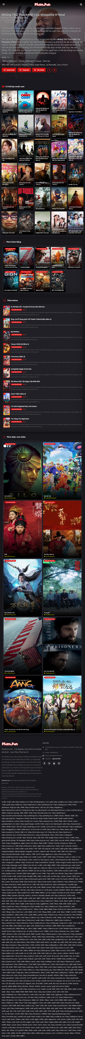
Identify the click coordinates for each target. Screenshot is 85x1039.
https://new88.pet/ (76, 827)
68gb (49, 865)
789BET (68, 912)
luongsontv (20, 818)
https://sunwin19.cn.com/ (32, 989)
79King (8, 912)
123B (8, 1033)
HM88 (9, 895)
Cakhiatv (14, 868)
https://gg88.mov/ (47, 854)
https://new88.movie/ (74, 909)
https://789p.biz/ (58, 882)
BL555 (12, 948)
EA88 (32, 893)
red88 (40, 865)
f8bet (63, 912)
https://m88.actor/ (62, 1030)
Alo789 (4, 876)
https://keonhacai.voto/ (27, 981)
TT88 (46, 838)
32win (53, 964)
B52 (72, 890)
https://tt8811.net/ (53, 829)
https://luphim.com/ (22, 802)
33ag (66, 873)
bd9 (52, 895)
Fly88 (56, 840)
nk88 (7, 901)
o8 (14, 824)
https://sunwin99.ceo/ (58, 978)
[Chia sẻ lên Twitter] (54, 70)
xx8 (15, 942)
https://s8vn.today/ (60, 854)
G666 (49, 1003)
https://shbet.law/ (22, 923)
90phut (4, 813)
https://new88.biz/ (8, 915)
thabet (79, 1006)
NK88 (21, 882)
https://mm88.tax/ (8, 821)
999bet (25, 865)
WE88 (77, 1003)
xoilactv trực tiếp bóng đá (53, 824)
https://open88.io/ (77, 934)
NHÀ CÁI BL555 (76, 868)
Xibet (35, 838)
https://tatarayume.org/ (10, 970)
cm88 (68, 917)
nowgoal (63, 862)
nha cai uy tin (67, 981)
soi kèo (79, 989)
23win (74, 939)
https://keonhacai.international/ (12, 816)
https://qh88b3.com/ (75, 849)
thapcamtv (75, 860)
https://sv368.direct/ (75, 873)
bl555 (73, 950)
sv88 (62, 846)
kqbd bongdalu (20, 851)
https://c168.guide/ (65, 835)
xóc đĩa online (9, 1014)
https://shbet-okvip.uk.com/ (40, 840)
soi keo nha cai (51, 827)
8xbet (8, 948)
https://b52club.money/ (9, 989)
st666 (76, 890)
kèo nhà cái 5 (33, 865)
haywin (65, 879)
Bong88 (29, 876)
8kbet (36, 843)
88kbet (27, 961)
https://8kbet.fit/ (58, 970)
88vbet (23, 942)
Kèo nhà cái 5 (20, 984)
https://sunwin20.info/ (60, 1006)
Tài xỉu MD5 (39, 984)
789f (71, 948)
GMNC (62, 975)
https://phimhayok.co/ (46, 816)
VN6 (3, 945)
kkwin (79, 964)
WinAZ (47, 942)
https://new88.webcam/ (37, 923)
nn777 (29, 978)
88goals (28, 984)
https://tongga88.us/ (13, 843)
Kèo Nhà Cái (61, 893)
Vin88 (62, 887)
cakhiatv (28, 854)
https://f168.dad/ (46, 917)
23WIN (78, 893)
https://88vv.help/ (8, 939)
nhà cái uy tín (44, 807)
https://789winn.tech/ (68, 961)
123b (14, 1011)
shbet (65, 821)
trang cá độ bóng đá (42, 835)
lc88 (35, 887)
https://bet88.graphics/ (37, 802)
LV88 (47, 898)
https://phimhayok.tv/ (31, 816)
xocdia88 (28, 948)
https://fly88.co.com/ (9, 917)
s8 (74, 843)
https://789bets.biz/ (47, 920)
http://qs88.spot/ (7, 964)
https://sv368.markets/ (32, 972)
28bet (30, 928)
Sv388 (4, 802)
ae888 (48, 1030)
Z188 (30, 964)
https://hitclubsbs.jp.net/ (10, 981)
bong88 (10, 879)
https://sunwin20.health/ (75, 1025)
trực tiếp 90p (59, 873)
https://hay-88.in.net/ (67, 1003)
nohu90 (43, 981)
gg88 (36, 1019)
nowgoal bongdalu (8, 851)
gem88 (50, 975)
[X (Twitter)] (49, 763)
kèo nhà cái (34, 818)
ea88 (71, 829)
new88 (43, 827)
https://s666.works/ (23, 829)
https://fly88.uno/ (16, 805)
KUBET (45, 843)
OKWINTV (62, 890)
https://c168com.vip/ (19, 931)
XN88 (69, 898)
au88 (40, 1008)
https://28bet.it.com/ (36, 931)
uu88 (73, 865)
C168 (3, 912)
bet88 (41, 909)
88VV (58, 1003)
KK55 (74, 945)
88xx (44, 1008)
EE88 (69, 854)
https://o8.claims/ (24, 945)
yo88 (48, 876)
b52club (57, 843)
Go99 (69, 895)
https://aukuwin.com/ (46, 821)
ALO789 (73, 912)
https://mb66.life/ (65, 906)
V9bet (40, 876)
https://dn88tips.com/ (48, 961)
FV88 (38, 948)
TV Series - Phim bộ (42, 61)
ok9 (10, 920)
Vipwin (43, 948)
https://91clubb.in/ (8, 1000)
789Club (67, 816)
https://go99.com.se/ (25, 884)
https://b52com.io (29, 835)
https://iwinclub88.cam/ (31, 975)
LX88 (34, 884)
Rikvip (20, 986)
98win (50, 868)
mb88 (69, 904)
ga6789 (34, 978)
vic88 (44, 865)
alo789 (37, 824)
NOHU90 (71, 879)
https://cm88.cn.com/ (76, 802)
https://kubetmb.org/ (64, 865)
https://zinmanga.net (22, 906)
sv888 (30, 898)
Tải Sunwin (68, 846)
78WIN (41, 1000)
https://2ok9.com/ (17, 912)
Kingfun (53, 893)
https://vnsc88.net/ (65, 915)
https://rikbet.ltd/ (70, 975)
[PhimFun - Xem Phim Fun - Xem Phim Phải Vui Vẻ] (10, 743)
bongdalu (29, 851)
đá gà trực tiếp (15, 807)
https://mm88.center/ (32, 807)
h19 (16, 1030)
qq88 (8, 868)
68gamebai (52, 1019)
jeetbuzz (28, 895)
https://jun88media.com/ (59, 939)
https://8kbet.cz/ (29, 970)
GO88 (74, 876)
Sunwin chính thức (63, 827)
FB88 (14, 1006)
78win (52, 835)
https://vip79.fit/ (20, 978)
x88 (28, 887)
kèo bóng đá (46, 849)
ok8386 (37, 926)
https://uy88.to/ (7, 887)
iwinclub (75, 984)
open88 (40, 915)
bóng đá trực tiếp (28, 810)
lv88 (38, 884)
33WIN (20, 868)
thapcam (10, 813)
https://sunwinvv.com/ (48, 1033)
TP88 (49, 1011)
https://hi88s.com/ (25, 857)
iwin (33, 984)
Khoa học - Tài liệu (16, 61)
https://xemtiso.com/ (9, 835)
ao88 (38, 887)
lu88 (39, 838)
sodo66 (37, 945)
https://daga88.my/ (56, 807)
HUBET (22, 1036)
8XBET (54, 865)
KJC (47, 802)
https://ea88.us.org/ (27, 1006)
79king (44, 912)
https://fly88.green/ (60, 805)
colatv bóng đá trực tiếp (63, 860)
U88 (70, 1006)
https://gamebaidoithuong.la (57, 1014)
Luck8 (26, 849)
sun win (48, 893)
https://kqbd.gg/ (12, 865)
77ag (48, 873)
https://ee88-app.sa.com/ (31, 827)
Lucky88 (67, 868)
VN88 (48, 879)
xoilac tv (68, 857)
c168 (22, 917)
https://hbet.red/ (7, 975)
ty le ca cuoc (76, 981)
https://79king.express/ (9, 909)
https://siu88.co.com (38, 1017)
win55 (61, 901)
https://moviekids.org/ (9, 1017)
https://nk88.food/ (47, 901)
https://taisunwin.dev (74, 824)
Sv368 (9, 802)
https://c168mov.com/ (32, 917)
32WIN (38, 942)
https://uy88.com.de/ (9, 893)
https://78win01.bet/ (28, 920)
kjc (26, 928)
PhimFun (17, 39)
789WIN (58, 959)
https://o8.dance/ (11, 945)
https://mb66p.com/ (37, 906)
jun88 (38, 920)
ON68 (40, 843)
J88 (76, 816)
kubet (78, 865)
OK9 (73, 915)
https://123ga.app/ (17, 972)
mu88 (3, 1011)
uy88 (24, 887)
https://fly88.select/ (30, 805)
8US (48, 851)
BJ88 (17, 1022)
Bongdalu (22, 840)
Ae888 (22, 948)
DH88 (28, 840)
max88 (20, 989)
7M (17, 840)
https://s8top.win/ (64, 934)
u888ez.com (22, 926)
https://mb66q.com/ (51, 906)
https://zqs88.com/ (8, 906)
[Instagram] (59, 763)
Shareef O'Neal (27, 64)
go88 (51, 802)
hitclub (27, 818)
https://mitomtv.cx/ (37, 890)
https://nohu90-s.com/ (58, 1025)
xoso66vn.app (72, 884)
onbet (18, 824)
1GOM (46, 984)
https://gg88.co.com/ (34, 873)
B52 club (56, 984)
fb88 (18, 1006)
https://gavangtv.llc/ (8, 818)
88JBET (77, 953)
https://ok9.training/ (48, 937)
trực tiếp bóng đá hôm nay (56, 810)
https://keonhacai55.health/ (11, 854)
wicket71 (35, 895)
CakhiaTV (43, 851)
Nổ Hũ (9, 931)
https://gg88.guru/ (57, 995)
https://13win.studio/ (45, 882)
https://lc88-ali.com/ (52, 1028)
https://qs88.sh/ (29, 956)
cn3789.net (60, 1033)
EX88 (53, 879)
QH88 (74, 989)
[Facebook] (44, 763)
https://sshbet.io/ (65, 920)
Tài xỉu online (15, 882)
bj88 (70, 1030)
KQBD (22, 904)
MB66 (46, 909)
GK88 (39, 937)
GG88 (72, 816)
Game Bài (21, 895)
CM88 (22, 807)
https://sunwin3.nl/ (8, 832)
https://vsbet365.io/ (41, 862)
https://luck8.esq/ (46, 884)
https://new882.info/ (8, 928)
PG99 (75, 871)
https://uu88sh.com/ (59, 967)
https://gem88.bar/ (8, 978)
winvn (17, 948)
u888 (21, 813)
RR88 (56, 816)
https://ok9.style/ (75, 928)
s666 (16, 846)
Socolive (36, 851)
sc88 (25, 912)
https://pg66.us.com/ (9, 873)
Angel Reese (40, 64)
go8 (34, 898)
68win (62, 829)
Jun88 (58, 862)
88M (17, 1036)
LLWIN (17, 849)
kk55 (17, 950)
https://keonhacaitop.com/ (42, 813)
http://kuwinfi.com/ (62, 964)
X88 (3, 882)
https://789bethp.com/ (9, 995)
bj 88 (67, 893)
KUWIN (66, 956)
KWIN (22, 1014)
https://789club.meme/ (24, 1025)
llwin (32, 997)
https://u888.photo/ (61, 972)
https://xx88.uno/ (23, 995)
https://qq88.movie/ (48, 846)
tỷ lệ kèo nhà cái (76, 810)
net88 (70, 984)
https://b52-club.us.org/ (36, 832)
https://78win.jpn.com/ (62, 931)
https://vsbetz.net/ (27, 862)
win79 (38, 854)
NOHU (31, 849)
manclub (4, 986)
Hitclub (61, 816)
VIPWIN (80, 882)
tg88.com (37, 868)
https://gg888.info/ (42, 904)
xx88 (13, 802)
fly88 (30, 813)
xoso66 (19, 838)
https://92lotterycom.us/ (72, 995)
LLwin (53, 997)
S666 (74, 898)
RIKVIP (68, 890)
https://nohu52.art (8, 890)
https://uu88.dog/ (28, 967)
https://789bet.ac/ (8, 1003)
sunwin (16, 821)
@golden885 (56, 759)
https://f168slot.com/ (51, 915)
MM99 (15, 887)
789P (39, 849)
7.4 (8, 57)
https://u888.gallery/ (52, 945)
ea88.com (44, 868)
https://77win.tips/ (58, 857)
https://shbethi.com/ (8, 923)
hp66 (23, 1011)
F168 (39, 912)
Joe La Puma (62, 64)
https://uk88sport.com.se (74, 1017)
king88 (28, 1022)
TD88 (58, 851)
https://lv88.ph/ (29, 959)
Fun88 (71, 871)
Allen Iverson (15, 64)
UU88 (22, 961)
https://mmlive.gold (31, 879)
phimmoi (9, 934)
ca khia (68, 810)
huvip (16, 975)
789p (76, 879)
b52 (16, 937)
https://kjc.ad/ (53, 832)
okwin (38, 961)
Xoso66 (19, 873)
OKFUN (71, 953)
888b (35, 876)
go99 (28, 934)
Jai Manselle (51, 64)
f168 (6, 926)
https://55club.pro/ (24, 1000)
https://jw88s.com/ (8, 953)
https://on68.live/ (40, 997)
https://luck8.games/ (60, 884)
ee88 (52, 873)
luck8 (20, 865)
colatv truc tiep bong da (41, 860)
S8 (32, 843)
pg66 (71, 970)
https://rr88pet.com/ (61, 802)
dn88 (3, 901)
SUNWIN (44, 1014)
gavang (16, 813)
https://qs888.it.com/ (69, 959)
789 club (19, 827)
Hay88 (40, 818)
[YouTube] (54, 763)
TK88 (41, 967)
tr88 (30, 953)
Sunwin (63, 876)
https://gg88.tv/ (33, 1003)
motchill (19, 835)
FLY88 (69, 805)
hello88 (80, 970)
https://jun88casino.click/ (10, 857)
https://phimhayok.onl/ (45, 805)
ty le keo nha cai (36, 829)
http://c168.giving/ (52, 923)
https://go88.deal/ (72, 978)
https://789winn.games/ (49, 934)
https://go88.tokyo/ (58, 813)
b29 (25, 1017)
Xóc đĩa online (10, 984)
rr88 (52, 849)
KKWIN (32, 942)
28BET (39, 898)
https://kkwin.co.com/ (62, 948)
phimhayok (5, 807)
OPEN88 (72, 840)
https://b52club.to (35, 1014)
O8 (82, 923)
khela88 (41, 895)
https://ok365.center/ (25, 909)
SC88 (56, 1000)
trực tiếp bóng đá (40, 810)
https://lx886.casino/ (21, 964)
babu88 (47, 895)
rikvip (3, 1036)
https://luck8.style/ (30, 882)
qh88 (40, 1011)
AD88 (7, 942)
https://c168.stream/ (67, 937)
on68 (8, 937)
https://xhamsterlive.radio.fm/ (12, 810)
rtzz (54, 868)
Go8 (70, 956)
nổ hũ (3, 865)
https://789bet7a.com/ (50, 928)
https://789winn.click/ (22, 939)
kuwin (32, 1011)
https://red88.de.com (57, 1017)
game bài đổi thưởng (8, 840)
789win (30, 868)
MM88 (62, 868)
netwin (28, 843)
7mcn (3, 984)
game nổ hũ (42, 879)
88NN (47, 1017)
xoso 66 (61, 840)
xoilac (4, 862)
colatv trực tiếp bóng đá (19, 860)
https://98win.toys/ (71, 882)
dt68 (76, 972)
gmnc (8, 1036)
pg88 (23, 843)
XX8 (11, 942)
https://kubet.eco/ (65, 832)
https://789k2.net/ (25, 937)
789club (50, 843)
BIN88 (10, 986)
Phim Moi (53, 851)
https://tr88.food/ (60, 895)
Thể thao (29, 61)
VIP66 (67, 840)
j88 (3, 926)
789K (33, 854)
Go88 (22, 854)
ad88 (18, 942)
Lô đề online (12, 1028)
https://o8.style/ (40, 995)
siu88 (39, 978)
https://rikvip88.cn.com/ (10, 898)
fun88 (58, 846)
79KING (25, 868)
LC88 (31, 939)
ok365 (48, 972)
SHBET (26, 813)
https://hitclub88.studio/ (73, 887)
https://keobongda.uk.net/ (69, 1011)
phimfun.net (6, 780)
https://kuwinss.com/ (9, 961)
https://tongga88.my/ (9, 829)
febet (17, 904)
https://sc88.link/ (46, 926)
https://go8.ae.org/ (8, 950)
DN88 (34, 964)
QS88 (81, 890)
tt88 (11, 901)
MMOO (42, 893)
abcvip (74, 942)
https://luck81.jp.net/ (9, 838)
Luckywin (5, 1006)
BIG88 (9, 827)
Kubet (13, 827)
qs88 (52, 840)
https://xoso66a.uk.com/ (31, 901)
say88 (25, 898)
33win (20, 887)
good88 (74, 967)
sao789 (53, 876)
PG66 (80, 862)
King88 (51, 838)
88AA (33, 1033)
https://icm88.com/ (26, 821)
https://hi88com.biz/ (65, 997)
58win (73, 917)
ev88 (44, 876)
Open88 (14, 895)
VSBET (45, 857)
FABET (4, 827)
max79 (4, 1019)
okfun (55, 953)
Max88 (67, 986)
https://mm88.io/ (47, 871)
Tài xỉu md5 (19, 956)
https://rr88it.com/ (8, 849)
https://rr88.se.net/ (59, 909)
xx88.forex (24, 871)
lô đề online (48, 890)
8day (58, 876)
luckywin (79, 945)
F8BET (4, 934)
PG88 (44, 873)
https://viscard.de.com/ (19, 997)
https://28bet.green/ (43, 950)
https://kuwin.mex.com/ (9, 959)
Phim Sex (72, 851)
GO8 (61, 989)
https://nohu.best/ (10, 884)
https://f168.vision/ (25, 846)
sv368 (72, 838)
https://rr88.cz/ (59, 838)
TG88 (75, 829)
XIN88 (30, 1030)
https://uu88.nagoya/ (18, 1008)
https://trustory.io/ (8, 846)
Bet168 (27, 1028)
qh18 (74, 1028)
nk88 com (48, 953)
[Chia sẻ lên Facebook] (49, 70)
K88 (42, 838)
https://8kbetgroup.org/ (44, 970)
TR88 (15, 967)
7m (3, 1014)
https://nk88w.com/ (43, 964)
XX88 (4, 805)
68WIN (37, 893)
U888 (18, 917)
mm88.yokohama (10, 871)
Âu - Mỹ (25, 21)
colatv (30, 860)
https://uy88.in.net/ (23, 893)
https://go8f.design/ (27, 824)
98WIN (43, 887)
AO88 (56, 835)
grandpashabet (7, 824)
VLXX (67, 851)
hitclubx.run (64, 843)
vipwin (74, 904)
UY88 (44, 829)
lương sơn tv (64, 923)
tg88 (39, 846)
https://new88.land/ (68, 926)
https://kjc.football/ (44, 992)
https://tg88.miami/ (8, 956)
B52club (29, 838)
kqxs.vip (75, 862)
